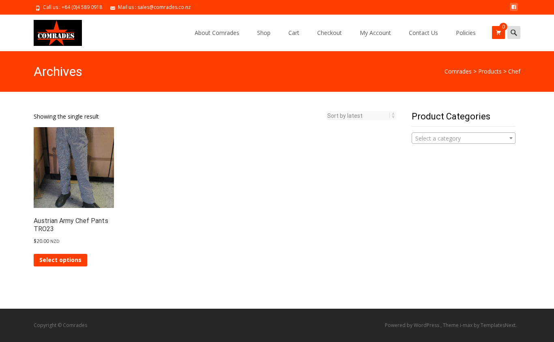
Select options (60, 260)
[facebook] (514, 10)
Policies (466, 33)
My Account (375, 33)
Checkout (329, 33)
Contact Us (423, 33)
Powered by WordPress (412, 325)
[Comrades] (51, 31)
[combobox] (463, 138)
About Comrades (217, 33)
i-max (467, 325)
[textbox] (463, 138)
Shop (264, 33)
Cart (293, 33)
